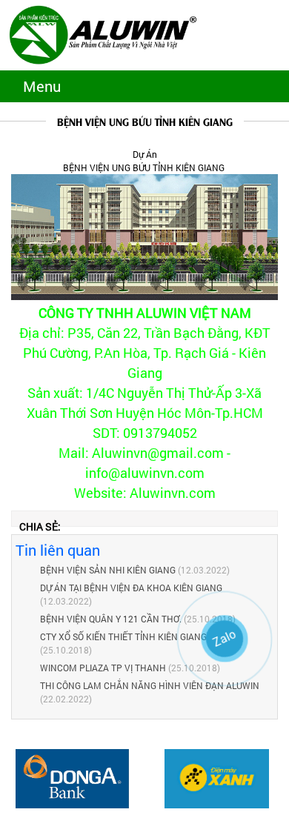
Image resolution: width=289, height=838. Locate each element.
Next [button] (274, 786)
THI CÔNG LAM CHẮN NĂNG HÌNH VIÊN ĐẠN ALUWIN (149, 685)
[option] (72, 779)
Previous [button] (15, 786)
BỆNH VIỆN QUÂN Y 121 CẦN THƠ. (112, 619)
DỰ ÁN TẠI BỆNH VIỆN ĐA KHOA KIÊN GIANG (131, 587)
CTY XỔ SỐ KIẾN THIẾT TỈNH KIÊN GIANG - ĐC (132, 636)
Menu (42, 86)
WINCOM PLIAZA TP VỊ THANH (103, 668)
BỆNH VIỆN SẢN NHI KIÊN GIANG (108, 570)
